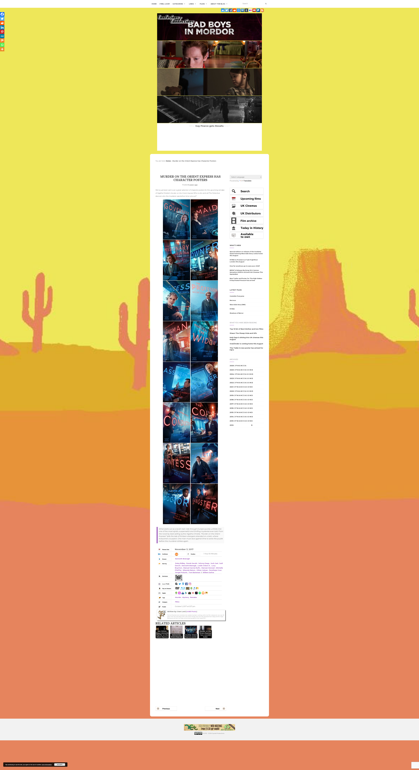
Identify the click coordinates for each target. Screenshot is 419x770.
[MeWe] (2, 36)
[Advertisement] (238, 466)
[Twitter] (2, 18)
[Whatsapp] (2, 45)
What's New (235, 245)
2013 (231, 421)
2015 (231, 412)
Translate (247, 181)
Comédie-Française (237, 296)
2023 (232, 378)
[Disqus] (190, 670)
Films (202, 4)
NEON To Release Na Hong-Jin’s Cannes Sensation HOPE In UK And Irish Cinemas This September (246, 272)
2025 (232, 370)
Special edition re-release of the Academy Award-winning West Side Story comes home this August (246, 253)
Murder (178, 597)
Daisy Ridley (180, 563)
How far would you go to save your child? (245, 266)
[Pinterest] (2, 32)
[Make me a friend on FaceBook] (231, 10)
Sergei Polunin (181, 572)
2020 (232, 391)
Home (154, 4)
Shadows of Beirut (236, 313)
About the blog (218, 4)
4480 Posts (191, 612)
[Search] (265, 3)
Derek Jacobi (191, 563)
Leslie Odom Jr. (204, 566)
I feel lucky (164, 4)
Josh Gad (214, 563)
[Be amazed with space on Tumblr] (247, 10)
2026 (232, 366)
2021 (231, 387)
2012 (231, 425)
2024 (232, 374)
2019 (232, 395)
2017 (232, 404)
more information (47, 764)
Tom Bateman (194, 572)
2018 (232, 400)
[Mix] (2, 40)
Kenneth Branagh (182, 559)
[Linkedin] (2, 27)
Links (191, 4)
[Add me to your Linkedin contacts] (243, 10)
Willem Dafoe (208, 572)
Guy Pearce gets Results (209, 126)
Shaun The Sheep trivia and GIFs (243, 333)
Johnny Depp (203, 563)
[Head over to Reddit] (235, 10)
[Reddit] (2, 23)
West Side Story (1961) (238, 304)
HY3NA (232, 309)
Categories (178, 4)
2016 (232, 408)
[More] (2, 49)
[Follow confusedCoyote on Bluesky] (223, 10)
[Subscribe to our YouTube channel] (254, 10)
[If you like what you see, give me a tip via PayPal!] (258, 10)
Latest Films (236, 290)
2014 (232, 417)
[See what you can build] (239, 10)
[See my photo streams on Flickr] (250, 10)
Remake (193, 597)
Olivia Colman (202, 570)
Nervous (233, 300)
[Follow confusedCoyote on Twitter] (227, 10)
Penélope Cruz (215, 570)
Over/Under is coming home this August (246, 344)
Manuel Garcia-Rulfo (191, 568)
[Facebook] (2, 14)
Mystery (185, 597)
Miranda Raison (189, 570)
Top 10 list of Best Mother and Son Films (246, 329)
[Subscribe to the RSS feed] (262, 10)
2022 (232, 383)
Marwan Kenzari (208, 568)
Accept (59, 765)
